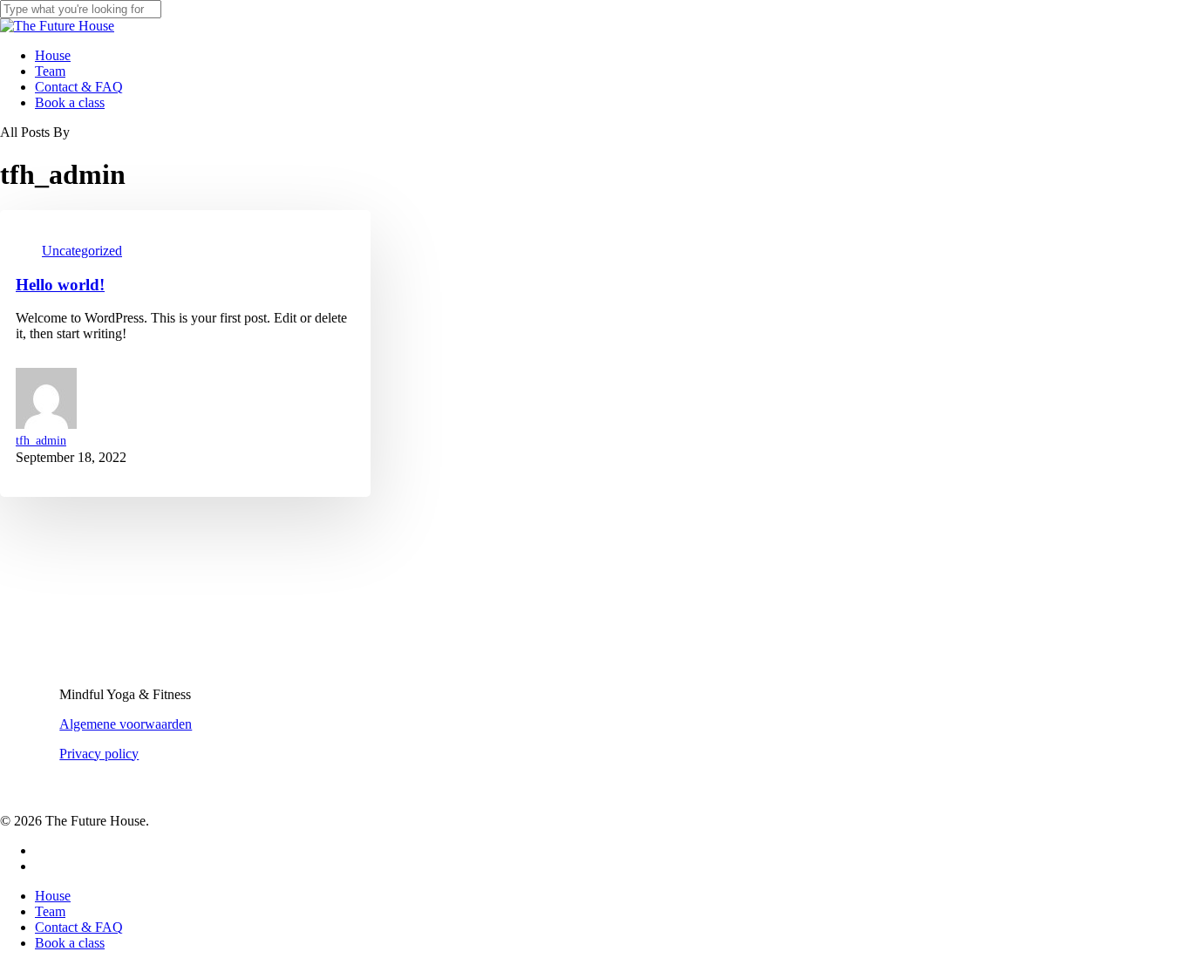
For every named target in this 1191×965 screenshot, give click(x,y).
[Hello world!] (595, 482)
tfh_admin (41, 440)
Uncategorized (82, 250)
